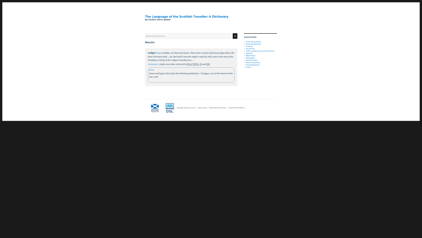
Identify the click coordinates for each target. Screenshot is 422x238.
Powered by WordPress (237, 108)
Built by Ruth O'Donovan (217, 108)
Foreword (249, 46)
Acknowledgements (253, 65)
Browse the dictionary (253, 44)
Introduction (250, 49)
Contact (248, 67)
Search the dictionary (253, 42)
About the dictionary (253, 63)
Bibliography (250, 58)
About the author (252, 60)
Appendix (249, 53)
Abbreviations (251, 56)
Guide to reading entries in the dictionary (260, 51)
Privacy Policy (202, 108)
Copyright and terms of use (186, 108)
